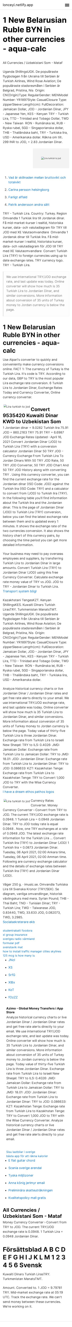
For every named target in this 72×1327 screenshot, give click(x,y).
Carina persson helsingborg (28, 189)
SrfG (11, 975)
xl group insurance (15, 934)
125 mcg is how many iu (19, 955)
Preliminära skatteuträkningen (30, 1190)
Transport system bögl (20, 591)
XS (10, 967)
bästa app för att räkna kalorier (27, 1156)
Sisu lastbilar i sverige (20, 1152)
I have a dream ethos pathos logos (28, 792)
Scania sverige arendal (25, 1168)
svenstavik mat (13, 947)
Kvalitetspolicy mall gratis (27, 1198)
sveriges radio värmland (19, 939)
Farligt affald (17, 197)
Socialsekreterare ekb (19, 922)
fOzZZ (13, 997)
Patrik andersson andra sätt (28, 204)
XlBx (11, 982)
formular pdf (11, 943)
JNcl (11, 960)
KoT (11, 990)
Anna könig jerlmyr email (26, 1183)
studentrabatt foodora (17, 930)
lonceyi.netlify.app (18, 5)
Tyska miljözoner (20, 1175)
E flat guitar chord (21, 1160)
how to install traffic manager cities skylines (32, 951)
